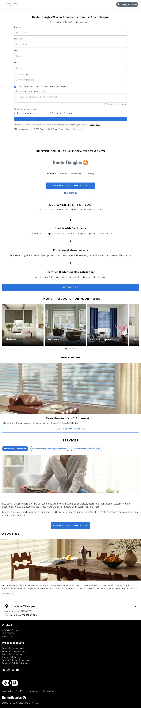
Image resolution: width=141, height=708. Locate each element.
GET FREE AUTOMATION (70, 429)
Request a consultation (70, 526)
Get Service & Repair (62, 113)
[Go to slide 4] (73, 348)
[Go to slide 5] (75, 348)
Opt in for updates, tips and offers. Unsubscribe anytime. (42, 86)
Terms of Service (72, 129)
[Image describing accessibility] (10, 683)
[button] (3, 4)
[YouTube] (17, 670)
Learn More (70, 193)
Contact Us (71, 287)
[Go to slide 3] (70, 348)
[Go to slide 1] (66, 348)
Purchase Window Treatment (31, 113)
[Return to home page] (14, 4)
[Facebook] (4, 670)
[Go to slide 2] (68, 348)
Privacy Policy (58, 129)
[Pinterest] (13, 670)
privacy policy (95, 124)
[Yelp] (8, 670)
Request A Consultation (70, 186)
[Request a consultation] (70, 119)
